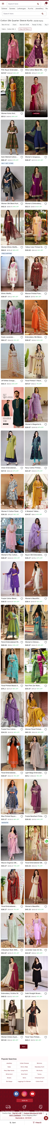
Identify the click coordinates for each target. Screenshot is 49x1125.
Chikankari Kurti (39, 1078)
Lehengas (21, 8)
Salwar (4, 8)
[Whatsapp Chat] (46, 841)
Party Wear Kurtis (9, 1070)
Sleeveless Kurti (39, 1067)
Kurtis (30, 8)
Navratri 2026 (24, 24)
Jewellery (39, 8)
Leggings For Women (24, 1081)
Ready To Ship (36, 24)
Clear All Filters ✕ (25, 29)
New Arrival (5, 24)
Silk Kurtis (39, 1070)
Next (23, 1046)
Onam (15, 24)
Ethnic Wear (24, 1067)
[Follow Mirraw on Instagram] (24, 1094)
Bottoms (39, 1063)
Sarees (12, 8)
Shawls (9, 1078)
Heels (9, 1067)
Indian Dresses (24, 1063)
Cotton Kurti (39, 1081)
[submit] (42, 13)
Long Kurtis (24, 1070)
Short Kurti (24, 1074)
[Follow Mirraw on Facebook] (16, 1094)
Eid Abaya (9, 1081)
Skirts (24, 1078)
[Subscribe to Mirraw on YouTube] (32, 1094)
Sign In (24, 1100)
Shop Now (14, 64)
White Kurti (9, 1074)
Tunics (39, 1074)
